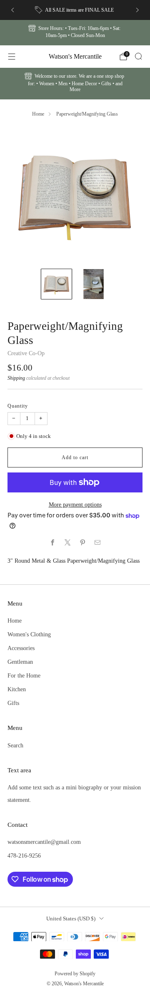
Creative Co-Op (26, 353)
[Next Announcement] (137, 10)
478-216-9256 (24, 855)
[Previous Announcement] (13, 10)
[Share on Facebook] (52, 542)
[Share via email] (97, 542)
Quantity (18, 406)
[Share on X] (67, 542)
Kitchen (17, 689)
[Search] (138, 56)
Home (38, 114)
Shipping (16, 378)
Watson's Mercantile (75, 56)
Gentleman (20, 661)
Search (15, 745)
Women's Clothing (29, 634)
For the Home (24, 675)
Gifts (13, 703)
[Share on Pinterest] (82, 542)
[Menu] (12, 56)
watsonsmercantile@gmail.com (44, 841)
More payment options (75, 504)
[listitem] (75, 10)
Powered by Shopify (75, 973)
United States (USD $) (70, 918)
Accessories (21, 648)
